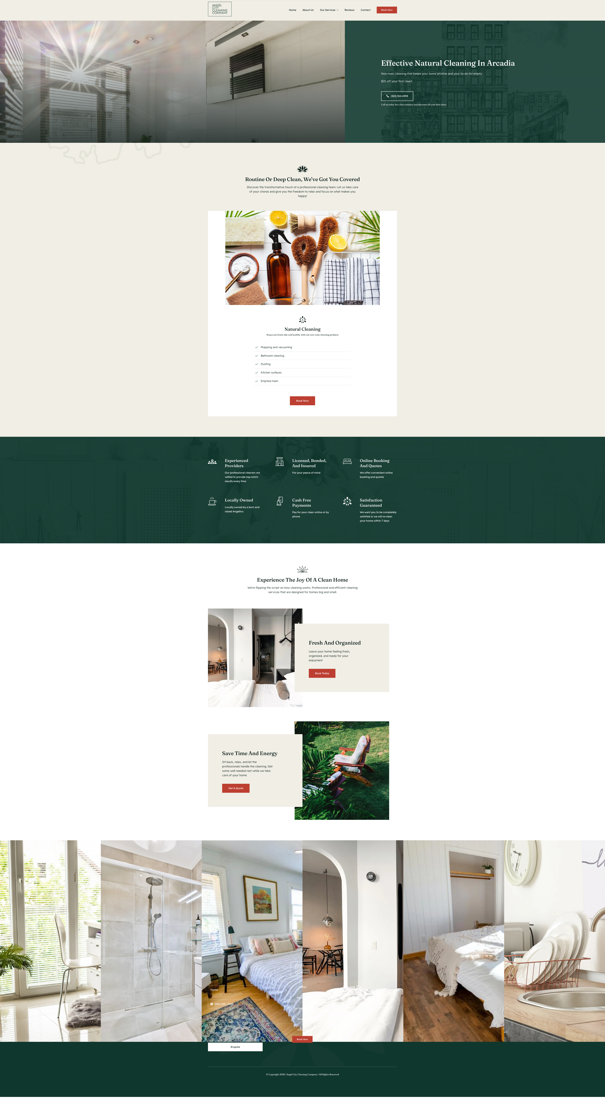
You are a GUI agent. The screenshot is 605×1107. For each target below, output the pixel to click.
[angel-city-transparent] (220, 3)
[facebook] (343, 1020)
